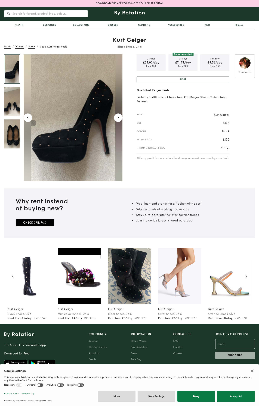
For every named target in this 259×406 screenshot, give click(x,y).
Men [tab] (207, 25)
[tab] (19, 25)
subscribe (235, 355)
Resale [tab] (239, 25)
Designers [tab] (49, 25)
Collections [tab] (81, 25)
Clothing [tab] (144, 25)
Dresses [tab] (113, 25)
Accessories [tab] (176, 25)
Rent (183, 79)
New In (19, 25)
